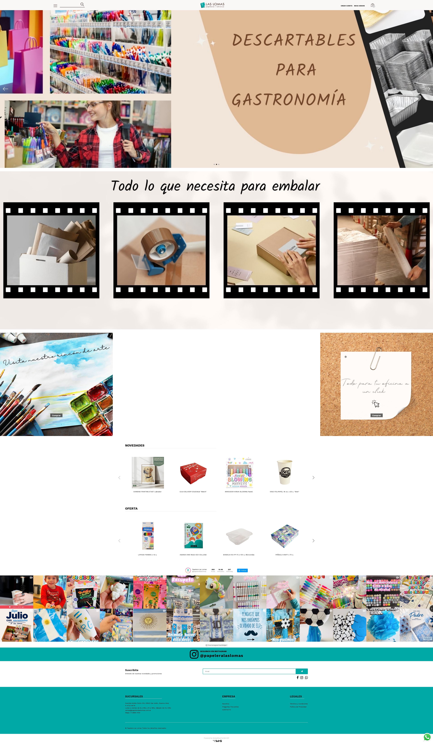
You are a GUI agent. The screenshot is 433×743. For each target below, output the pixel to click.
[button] (214, 164)
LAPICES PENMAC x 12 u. (147, 555)
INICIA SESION (359, 6)
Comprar (56, 415)
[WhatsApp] (427, 737)
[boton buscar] (82, 4)
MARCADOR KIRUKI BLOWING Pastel (239, 492)
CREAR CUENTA (346, 6)
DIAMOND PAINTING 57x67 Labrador (147, 492)
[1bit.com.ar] (216, 741)
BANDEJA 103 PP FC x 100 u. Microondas (238, 555)
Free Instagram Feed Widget (217, 645)
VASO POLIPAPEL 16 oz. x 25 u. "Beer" (284, 492)
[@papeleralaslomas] (188, 570)
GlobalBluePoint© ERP (216, 738)
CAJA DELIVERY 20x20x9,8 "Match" (193, 492)
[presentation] (2, 89)
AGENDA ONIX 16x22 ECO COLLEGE (193, 555)
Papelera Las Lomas (134, 728)
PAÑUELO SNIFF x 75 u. (284, 555)
